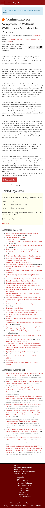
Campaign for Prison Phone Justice (24, 472)
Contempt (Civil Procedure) (23, 39)
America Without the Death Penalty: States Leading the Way (24, 331)
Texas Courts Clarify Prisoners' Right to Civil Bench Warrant (24, 310)
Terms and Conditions (23, 481)
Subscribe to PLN (24, 488)
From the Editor (10, 239)
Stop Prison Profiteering (24, 483)
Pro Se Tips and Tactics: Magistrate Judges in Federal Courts (24, 241)
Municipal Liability (27, 442)
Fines (21, 394)
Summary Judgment (11, 442)
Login (18, 185)
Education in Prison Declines (14, 308)
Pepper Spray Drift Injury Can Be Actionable (19, 352)
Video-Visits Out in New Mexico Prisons (18, 339)
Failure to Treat (13, 425)
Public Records (15, 402)
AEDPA (36, 417)
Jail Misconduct (39, 440)
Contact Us (20, 477)
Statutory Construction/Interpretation (15, 379)
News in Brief (10, 360)
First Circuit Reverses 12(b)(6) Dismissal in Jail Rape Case (23, 298)
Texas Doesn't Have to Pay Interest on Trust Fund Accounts (23, 256)
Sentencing (14, 377)
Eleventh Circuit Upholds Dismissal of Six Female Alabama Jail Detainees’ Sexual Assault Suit (23, 439)
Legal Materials (37, 452)
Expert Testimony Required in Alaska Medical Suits (21, 283)
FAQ (18, 479)
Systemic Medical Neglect (33, 423)
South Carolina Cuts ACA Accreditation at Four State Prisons (24, 246)
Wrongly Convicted (20, 474)
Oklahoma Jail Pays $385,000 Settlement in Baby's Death (23, 343)
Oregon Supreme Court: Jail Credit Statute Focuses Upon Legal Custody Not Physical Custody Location (24, 374)
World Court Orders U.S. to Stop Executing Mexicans (22, 250)
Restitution (39, 39)
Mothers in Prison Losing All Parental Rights (19, 264)
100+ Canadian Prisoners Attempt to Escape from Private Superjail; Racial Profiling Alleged (23, 286)
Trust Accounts (30, 392)
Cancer (7, 425)
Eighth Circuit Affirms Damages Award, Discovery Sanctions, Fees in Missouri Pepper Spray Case (24, 328)
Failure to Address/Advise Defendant (28, 419)
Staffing (16, 386)
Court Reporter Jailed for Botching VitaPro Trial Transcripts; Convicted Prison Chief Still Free (24, 259)
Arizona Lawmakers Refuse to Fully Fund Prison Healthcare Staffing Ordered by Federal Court (24, 382)
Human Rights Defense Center (23, 467)
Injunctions (22, 386)
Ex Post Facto (14, 433)
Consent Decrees (29, 408)
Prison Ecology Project (24, 485)
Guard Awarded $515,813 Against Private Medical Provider (23, 345)
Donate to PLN (23, 494)
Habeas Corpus (29, 417)
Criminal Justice (37, 377)
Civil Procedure (12, 39)
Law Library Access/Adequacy (13, 454)
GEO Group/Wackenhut (17, 400)
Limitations (33, 39)
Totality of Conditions (31, 406)
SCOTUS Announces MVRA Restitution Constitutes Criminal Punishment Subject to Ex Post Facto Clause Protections (24, 430)
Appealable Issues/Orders (12, 419)
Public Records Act (25, 402)
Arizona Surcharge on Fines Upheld (16, 341)
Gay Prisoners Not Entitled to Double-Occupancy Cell (22, 312)
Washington (9, 41)
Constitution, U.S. (29, 433)
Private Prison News (25, 496)
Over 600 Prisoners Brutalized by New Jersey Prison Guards (23, 252)
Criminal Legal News (20, 469)
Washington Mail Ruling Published (16, 237)
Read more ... (6, 223)
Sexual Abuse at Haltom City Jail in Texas (18, 262)
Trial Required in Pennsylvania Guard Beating (19, 304)
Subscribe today (9, 180)
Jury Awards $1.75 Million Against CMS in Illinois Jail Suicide (24, 279)
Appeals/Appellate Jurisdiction (25, 377)
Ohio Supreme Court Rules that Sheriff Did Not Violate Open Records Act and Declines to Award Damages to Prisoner (24, 397)
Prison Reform (21, 406)
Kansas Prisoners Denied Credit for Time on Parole (21, 281)
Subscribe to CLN (24, 490)
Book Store (22, 492)
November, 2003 (37, 35)
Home (16, 465)
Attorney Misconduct (27, 452)
